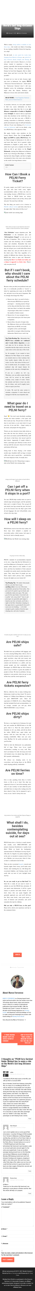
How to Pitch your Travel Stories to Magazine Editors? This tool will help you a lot (26, 1039)
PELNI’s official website (11, 207)
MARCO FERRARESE (9, 998)
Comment (6, 1207)
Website (5, 1243)
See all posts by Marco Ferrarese (13, 1020)
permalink (21, 967)
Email (5, 1236)
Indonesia (14, 967)
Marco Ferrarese (22, 33)
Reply (29, 1118)
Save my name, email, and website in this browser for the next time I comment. (17, 1254)
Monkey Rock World (18, 1016)
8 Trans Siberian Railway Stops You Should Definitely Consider (9, 1038)
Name (5, 1229)
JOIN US (17, 954)
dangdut (21, 864)
